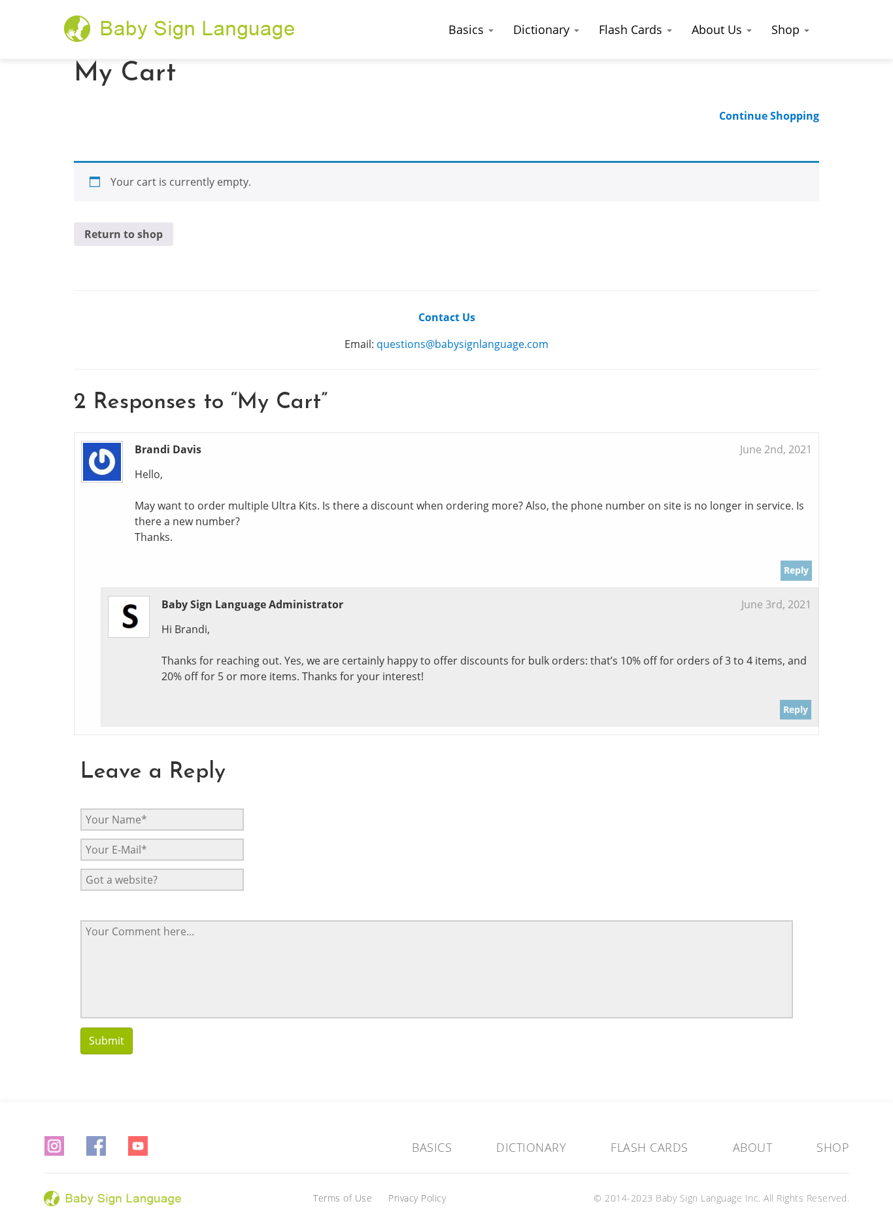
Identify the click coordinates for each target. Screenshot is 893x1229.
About (753, 1147)
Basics (467, 29)
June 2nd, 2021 (776, 449)
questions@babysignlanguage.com (462, 344)
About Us (718, 29)
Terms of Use (342, 1198)
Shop (787, 29)
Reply (796, 570)
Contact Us (446, 317)
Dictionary (543, 29)
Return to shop (123, 234)
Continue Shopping (769, 116)
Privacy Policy (417, 1198)
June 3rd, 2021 (776, 604)
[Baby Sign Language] (179, 28)
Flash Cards (632, 29)
